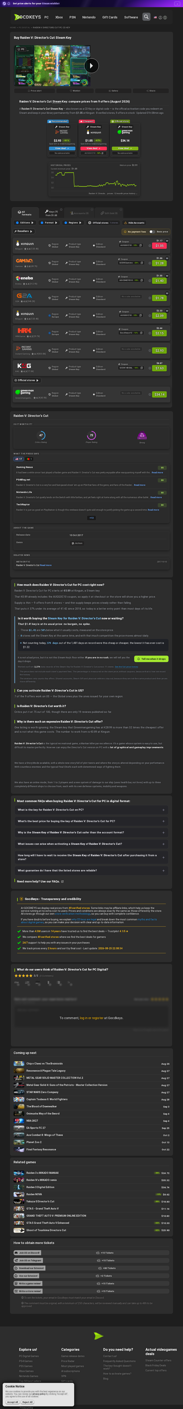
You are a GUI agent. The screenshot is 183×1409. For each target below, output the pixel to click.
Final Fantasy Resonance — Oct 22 (91, 1149)
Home (13, 27)
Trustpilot (118, 931)
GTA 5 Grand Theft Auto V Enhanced (91, 1223)
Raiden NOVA (91, 1194)
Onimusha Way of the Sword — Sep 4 (91, 1113)
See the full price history (126, 666)
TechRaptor (23, 504)
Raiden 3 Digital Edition (91, 1187)
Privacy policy (26, 1407)
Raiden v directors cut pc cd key (51, 27)
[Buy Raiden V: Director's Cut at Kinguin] (31, 243)
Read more (157, 472)
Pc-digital (24, 27)
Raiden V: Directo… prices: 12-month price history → (113, 193)
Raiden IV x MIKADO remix (91, 1180)
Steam (56, 101)
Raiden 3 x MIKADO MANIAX (91, 1172)
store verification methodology (72, 913)
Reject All (27, 1402)
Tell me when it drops (153, 658)
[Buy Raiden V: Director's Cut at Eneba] (31, 278)
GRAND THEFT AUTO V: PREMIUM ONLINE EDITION (91, 1215)
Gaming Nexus (24, 467)
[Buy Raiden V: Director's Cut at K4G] (31, 365)
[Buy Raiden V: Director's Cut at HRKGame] (31, 330)
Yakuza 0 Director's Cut (91, 1201)
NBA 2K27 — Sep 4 (91, 1120)
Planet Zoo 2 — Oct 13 (91, 1142)
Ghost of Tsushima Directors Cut (91, 1230)
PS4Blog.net (23, 479)
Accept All (12, 1402)
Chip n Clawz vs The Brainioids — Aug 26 (91, 1063)
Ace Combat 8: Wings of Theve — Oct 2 (91, 1135)
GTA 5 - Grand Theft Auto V (91, 1208)
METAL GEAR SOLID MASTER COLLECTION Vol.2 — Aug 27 (91, 1077)
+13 (91, 518)
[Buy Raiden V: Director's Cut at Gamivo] (31, 260)
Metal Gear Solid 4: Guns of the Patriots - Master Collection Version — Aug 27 (91, 1085)
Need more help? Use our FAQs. (38, 881)
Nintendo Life (24, 492)
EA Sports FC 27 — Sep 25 (91, 1127)
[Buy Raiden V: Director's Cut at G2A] (31, 295)
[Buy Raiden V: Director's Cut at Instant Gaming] (31, 348)
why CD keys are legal (84, 919)
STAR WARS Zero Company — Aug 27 (91, 1092)
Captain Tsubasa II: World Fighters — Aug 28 (91, 1099)
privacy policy (39, 1394)
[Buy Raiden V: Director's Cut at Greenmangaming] (31, 392)
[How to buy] (167, 241)
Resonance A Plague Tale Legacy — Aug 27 (91, 1070)
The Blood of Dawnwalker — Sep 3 (91, 1106)
